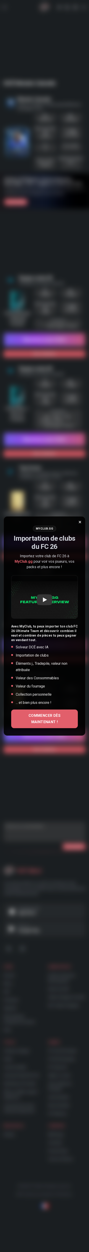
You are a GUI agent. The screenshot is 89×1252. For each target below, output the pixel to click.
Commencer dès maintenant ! (44, 718)
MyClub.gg (24, 561)
